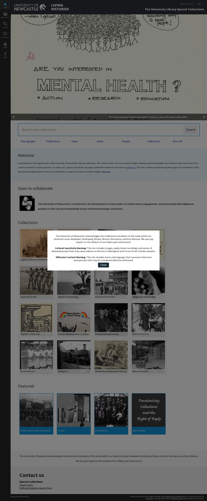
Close (103, 265)
